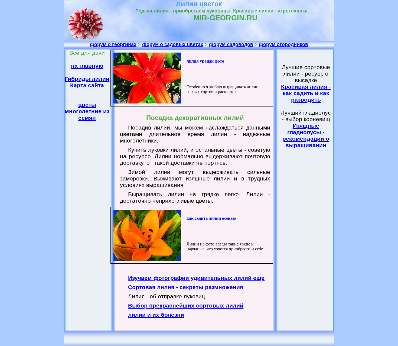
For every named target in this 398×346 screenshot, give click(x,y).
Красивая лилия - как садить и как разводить (306, 93)
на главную (87, 66)
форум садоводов (231, 44)
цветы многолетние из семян (87, 111)
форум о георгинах (113, 44)
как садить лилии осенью (211, 218)
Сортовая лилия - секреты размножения (185, 287)
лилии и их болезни (156, 315)
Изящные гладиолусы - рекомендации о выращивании (305, 135)
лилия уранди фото (205, 61)
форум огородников (283, 44)
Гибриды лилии (87, 79)
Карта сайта (87, 85)
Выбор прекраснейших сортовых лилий (185, 305)
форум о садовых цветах (172, 44)
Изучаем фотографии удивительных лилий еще (196, 278)
